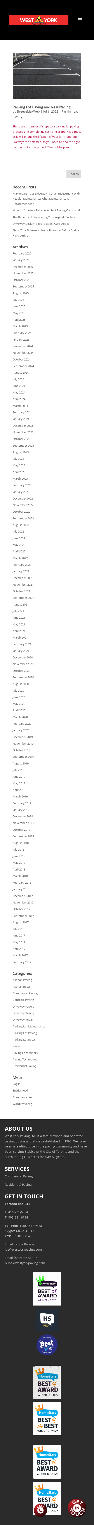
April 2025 (19, 320)
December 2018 (23, 816)
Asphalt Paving (22, 980)
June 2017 (19, 935)
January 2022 (21, 571)
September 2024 (23, 366)
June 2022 (19, 538)
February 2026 (22, 253)
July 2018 (18, 849)
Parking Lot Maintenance (29, 1026)
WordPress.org (22, 1104)
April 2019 (19, 790)
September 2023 (23, 445)
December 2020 (23, 657)
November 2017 (23, 902)
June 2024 (19, 386)
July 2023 (18, 459)
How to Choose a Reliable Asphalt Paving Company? (46, 210)
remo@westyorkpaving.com (25, 1263)
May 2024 (19, 392)
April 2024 (19, 399)
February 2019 (22, 803)
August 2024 (21, 372)
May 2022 (19, 545)
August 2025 (21, 293)
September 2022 (23, 518)
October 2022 (21, 512)
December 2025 (23, 267)
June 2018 (19, 856)
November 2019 (23, 743)
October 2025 (21, 280)
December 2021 (23, 578)
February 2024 (22, 412)
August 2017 (21, 922)
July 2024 (18, 379)
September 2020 (23, 677)
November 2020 (23, 664)
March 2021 (20, 637)
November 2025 (23, 273)
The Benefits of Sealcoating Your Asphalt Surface (44, 217)
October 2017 (21, 909)
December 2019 (23, 737)
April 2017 (19, 949)
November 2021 (23, 585)
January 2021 (21, 651)
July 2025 (18, 300)
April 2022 (19, 551)
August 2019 (21, 763)
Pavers (17, 1046)
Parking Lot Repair (25, 1039)
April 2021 (19, 631)
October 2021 (21, 591)
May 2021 (19, 624)
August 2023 (21, 452)
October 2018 (21, 830)
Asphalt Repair (22, 987)
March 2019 (20, 796)
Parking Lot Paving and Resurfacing (42, 107)
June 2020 (19, 697)
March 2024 (20, 406)
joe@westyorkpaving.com (23, 1249)
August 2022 (21, 525)
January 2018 (21, 889)
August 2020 (21, 684)
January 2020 (21, 730)
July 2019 (18, 770)
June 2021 (19, 618)
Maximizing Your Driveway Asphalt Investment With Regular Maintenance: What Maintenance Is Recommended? (46, 198)
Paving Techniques (25, 1059)
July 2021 (18, 611)
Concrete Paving (23, 1000)
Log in (17, 1084)
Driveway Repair (23, 1020)
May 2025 (19, 313)
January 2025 (21, 339)
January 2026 (21, 260)
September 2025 (23, 286)
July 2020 (18, 691)
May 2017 (19, 942)
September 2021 (23, 598)
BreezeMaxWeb (28, 111)
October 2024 (21, 359)
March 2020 (20, 717)
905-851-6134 (18, 1217)
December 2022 (23, 498)
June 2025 (19, 306)
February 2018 (22, 882)
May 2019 (19, 783)
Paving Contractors (25, 1053)
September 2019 (23, 757)
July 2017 (18, 929)
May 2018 (19, 863)
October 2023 (21, 439)
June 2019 (19, 776)
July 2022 (18, 531)
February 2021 (22, 644)
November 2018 (23, 823)
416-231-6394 (18, 1212)
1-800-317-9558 (30, 1226)
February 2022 (22, 565)
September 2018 (23, 836)
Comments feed (23, 1097)
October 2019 (21, 750)
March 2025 (20, 326)
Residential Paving (24, 1066)
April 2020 (19, 710)
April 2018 (19, 869)
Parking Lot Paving (25, 1033)
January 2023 (21, 492)
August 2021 (21, 604)
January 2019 (21, 810)
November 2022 (23, 505)
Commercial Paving (25, 993)
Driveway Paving (23, 1013)
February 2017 (22, 962)
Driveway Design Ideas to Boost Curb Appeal (41, 224)
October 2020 (21, 671)
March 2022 (20, 558)
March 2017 (20, 955)
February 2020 (22, 724)
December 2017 (23, 896)
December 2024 (23, 346)
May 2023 (19, 465)
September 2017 (23, 916)
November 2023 (23, 432)
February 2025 (22, 333)
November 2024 (23, 353)
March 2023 (20, 478)
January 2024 (21, 419)
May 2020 (19, 704)
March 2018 (20, 876)
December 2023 (23, 426)
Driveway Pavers (23, 1006)
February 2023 (22, 485)
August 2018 (21, 843)
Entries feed (20, 1090)
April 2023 (19, 472)
